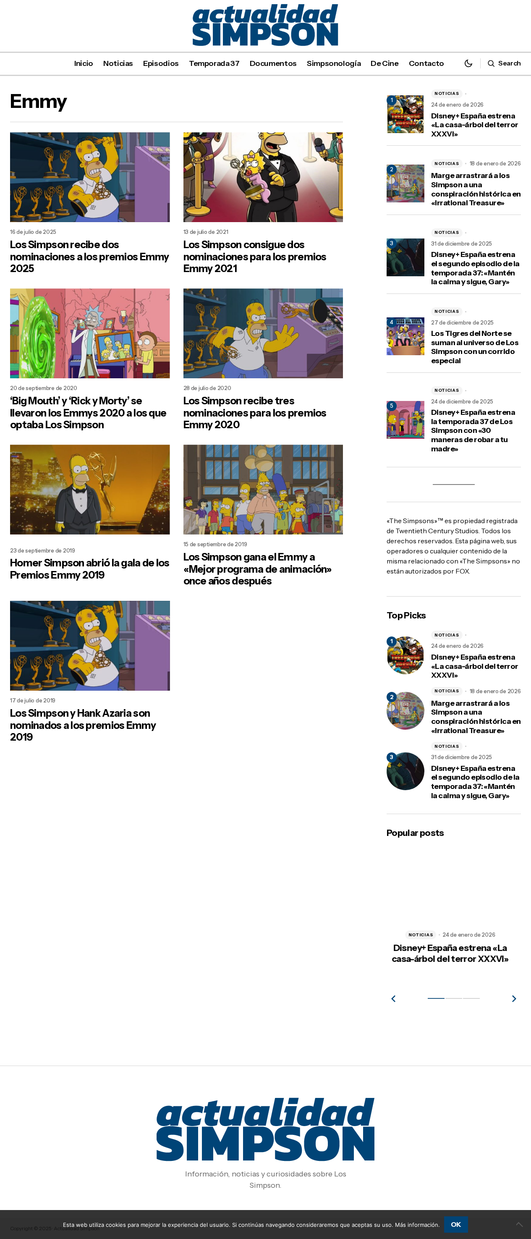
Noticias (446, 93)
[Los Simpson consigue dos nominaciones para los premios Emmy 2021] (263, 177)
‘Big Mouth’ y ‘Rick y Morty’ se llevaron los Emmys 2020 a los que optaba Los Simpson (88, 413)
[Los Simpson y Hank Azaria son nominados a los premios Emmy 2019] (90, 646)
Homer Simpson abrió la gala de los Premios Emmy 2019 (90, 569)
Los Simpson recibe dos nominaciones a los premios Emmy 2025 (89, 257)
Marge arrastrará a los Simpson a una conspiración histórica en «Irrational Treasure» (476, 189)
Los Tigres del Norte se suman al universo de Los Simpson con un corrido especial (474, 347)
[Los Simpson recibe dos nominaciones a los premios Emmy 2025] (90, 177)
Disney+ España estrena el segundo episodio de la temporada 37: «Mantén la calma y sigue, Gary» (475, 268)
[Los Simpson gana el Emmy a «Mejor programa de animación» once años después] (263, 489)
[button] (468, 63)
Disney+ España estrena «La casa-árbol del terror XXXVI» (474, 125)
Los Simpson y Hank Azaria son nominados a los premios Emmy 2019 (83, 725)
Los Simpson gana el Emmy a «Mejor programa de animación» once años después (257, 569)
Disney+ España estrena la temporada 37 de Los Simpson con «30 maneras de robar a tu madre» (473, 430)
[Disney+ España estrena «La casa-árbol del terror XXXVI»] (405, 655)
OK (456, 1224)
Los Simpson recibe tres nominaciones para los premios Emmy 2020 (255, 413)
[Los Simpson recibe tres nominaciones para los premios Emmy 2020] (263, 333)
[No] (520, 1224)
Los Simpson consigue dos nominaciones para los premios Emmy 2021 (255, 257)
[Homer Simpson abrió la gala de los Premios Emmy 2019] (90, 489)
